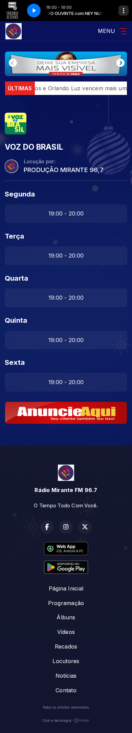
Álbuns (66, 617)
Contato (66, 690)
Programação (66, 603)
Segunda (20, 194)
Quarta (16, 278)
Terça (14, 236)
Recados (66, 646)
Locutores (65, 661)
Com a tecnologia (56, 720)
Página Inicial (66, 588)
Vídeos (66, 631)
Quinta (16, 320)
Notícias (66, 675)
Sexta (15, 362)
